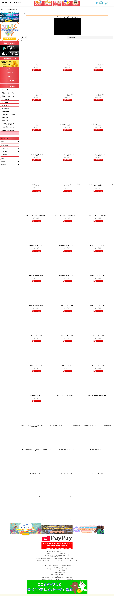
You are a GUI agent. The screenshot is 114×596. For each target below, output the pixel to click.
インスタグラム (9, 76)
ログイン (9, 69)
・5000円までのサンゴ (7, 124)
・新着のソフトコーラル (7, 96)
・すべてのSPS (4, 99)
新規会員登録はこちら (9, 58)
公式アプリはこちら (9, 43)
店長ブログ (10, 73)
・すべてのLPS (4, 102)
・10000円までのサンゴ (7, 127)
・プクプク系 (4, 117)
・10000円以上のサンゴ (7, 130)
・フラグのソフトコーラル (7, 114)
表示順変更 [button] (72, 37)
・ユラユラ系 (4, 121)
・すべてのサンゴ (5, 90)
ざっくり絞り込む (10, 86)
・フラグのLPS (4, 111)
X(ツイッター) (10, 80)
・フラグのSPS (4, 108)
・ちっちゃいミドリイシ (7, 105)
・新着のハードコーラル (7, 93)
